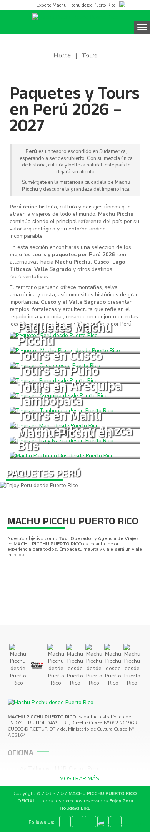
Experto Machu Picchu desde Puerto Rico (75, 5)
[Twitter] (77, 821)
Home (61, 55)
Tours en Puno (58, 372)
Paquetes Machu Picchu (64, 336)
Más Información (36, 464)
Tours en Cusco (59, 357)
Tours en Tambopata (50, 396)
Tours (89, 55)
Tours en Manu (59, 417)
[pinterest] (90, 821)
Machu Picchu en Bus (64, 441)
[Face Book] (65, 821)
